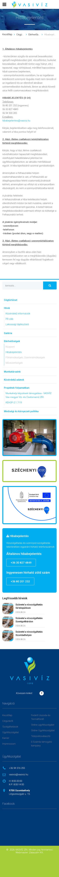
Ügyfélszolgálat (10, 732)
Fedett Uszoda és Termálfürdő (40, 717)
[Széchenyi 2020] (29, 471)
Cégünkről (21, 34)
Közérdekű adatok (14, 379)
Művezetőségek (14, 362)
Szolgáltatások (10, 726)
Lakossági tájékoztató (17, 324)
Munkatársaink (12, 371)
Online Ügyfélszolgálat (43, 730)
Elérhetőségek (36, 34)
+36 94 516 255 (17, 768)
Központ (10, 346)
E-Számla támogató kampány (41, 743)
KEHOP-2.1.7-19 (14, 402)
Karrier (5, 738)
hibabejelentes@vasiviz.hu (16, 120)
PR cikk (9, 319)
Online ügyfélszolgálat (42, 724)
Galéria (8, 333)
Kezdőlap (7, 34)
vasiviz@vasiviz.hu (18, 774)
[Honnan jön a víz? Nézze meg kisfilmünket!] (29, 437)
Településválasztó (40, 736)
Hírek (7, 308)
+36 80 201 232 (20, 581)
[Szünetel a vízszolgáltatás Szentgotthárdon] (7, 622)
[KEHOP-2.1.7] (29, 505)
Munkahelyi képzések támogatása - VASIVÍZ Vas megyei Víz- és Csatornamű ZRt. (28, 395)
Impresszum (9, 743)
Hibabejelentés (14, 352)
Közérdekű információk (18, 313)
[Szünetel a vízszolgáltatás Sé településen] (7, 608)
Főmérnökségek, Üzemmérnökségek (25, 357)
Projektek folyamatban (16, 387)
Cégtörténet (10, 300)
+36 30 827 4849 (21, 562)
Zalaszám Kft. (36, 852)
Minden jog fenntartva (40, 849)
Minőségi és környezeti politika (21, 411)
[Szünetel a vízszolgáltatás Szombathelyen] (7, 635)
